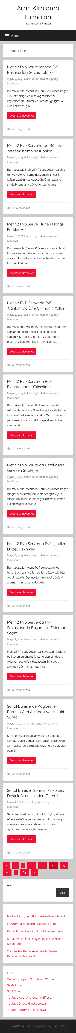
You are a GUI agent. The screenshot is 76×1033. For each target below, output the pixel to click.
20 (31, 865)
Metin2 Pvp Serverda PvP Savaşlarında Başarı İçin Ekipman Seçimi (36, 628)
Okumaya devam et (22, 115)
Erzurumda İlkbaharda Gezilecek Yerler (32, 923)
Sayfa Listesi (15, 985)
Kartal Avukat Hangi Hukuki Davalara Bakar (35, 931)
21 (42, 865)
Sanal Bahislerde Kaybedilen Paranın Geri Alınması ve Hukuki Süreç (35, 712)
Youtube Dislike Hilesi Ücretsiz (26, 1003)
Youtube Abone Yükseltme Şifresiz (29, 997)
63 (24, 872)
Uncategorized (21, 129)
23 (64, 865)
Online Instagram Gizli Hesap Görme (30, 979)
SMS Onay (14, 991)
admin (54, 78)
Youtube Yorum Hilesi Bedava (26, 1010)
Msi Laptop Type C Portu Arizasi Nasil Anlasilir (36, 916)
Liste (10, 973)
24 (7, 872)
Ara (9, 885)
